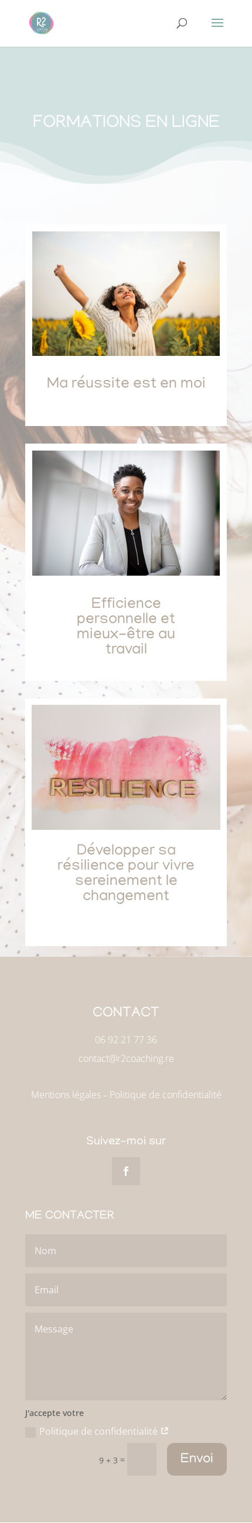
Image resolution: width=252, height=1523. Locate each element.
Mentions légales (66, 1094)
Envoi (197, 1459)
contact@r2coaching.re (126, 1058)
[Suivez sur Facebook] (126, 1171)
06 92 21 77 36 (126, 1039)
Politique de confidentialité (166, 1094)
